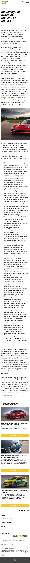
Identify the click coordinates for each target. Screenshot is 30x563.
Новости (5, 8)
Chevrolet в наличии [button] (6, 519)
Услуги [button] (3, 526)
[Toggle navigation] (27, 2)
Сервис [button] (3, 530)
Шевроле (9, 544)
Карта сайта (4, 541)
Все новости (24, 510)
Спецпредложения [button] (6, 522)
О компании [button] (4, 533)
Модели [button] (3, 515)
